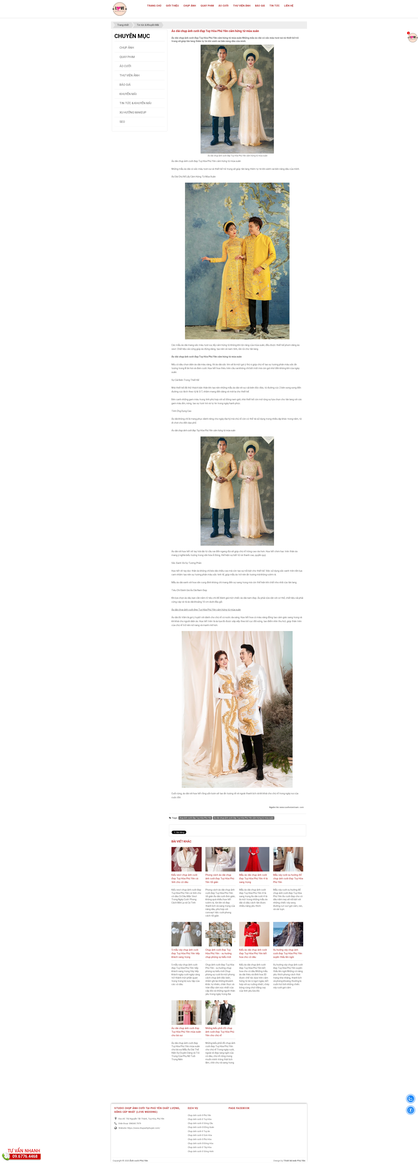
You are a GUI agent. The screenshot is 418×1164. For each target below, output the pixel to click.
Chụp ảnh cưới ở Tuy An (199, 1131)
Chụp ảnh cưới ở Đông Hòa (200, 1143)
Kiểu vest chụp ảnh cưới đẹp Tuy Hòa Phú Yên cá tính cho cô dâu (184, 878)
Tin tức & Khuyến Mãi (135, 103)
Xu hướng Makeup (133, 112)
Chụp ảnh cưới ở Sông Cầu (200, 1123)
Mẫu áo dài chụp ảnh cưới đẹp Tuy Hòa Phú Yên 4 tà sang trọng (253, 878)
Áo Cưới (223, 5)
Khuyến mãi (128, 94)
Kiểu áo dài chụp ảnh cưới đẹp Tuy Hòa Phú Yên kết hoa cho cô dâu (253, 953)
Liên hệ (288, 5)
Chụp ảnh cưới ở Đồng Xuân (201, 1127)
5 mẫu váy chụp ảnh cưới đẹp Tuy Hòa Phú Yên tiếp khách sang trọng (185, 953)
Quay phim (207, 5)
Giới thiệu (172, 5)
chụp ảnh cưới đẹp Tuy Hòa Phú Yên (195, 818)
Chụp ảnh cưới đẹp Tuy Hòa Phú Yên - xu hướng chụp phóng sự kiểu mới (218, 953)
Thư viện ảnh (241, 5)
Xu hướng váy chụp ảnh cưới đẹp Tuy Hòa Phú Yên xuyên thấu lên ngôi (287, 953)
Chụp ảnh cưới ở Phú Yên (199, 1115)
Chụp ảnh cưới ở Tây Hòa (199, 1147)
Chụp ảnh (189, 5)
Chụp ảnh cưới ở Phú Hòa (199, 1139)
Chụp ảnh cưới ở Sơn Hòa (200, 1135)
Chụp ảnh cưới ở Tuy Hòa (199, 1119)
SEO (122, 121)
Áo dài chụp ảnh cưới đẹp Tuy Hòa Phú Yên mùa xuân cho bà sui (186, 1032)
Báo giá (260, 5)
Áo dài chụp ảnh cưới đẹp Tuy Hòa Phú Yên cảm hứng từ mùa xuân (243, 818)
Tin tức (274, 5)
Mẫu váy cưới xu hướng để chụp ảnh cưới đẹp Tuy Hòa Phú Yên (288, 878)
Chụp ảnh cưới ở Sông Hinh (201, 1151)
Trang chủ (154, 5)
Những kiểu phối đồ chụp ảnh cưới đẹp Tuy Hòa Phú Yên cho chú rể (219, 1032)
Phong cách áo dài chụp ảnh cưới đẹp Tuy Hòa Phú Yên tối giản (219, 878)
